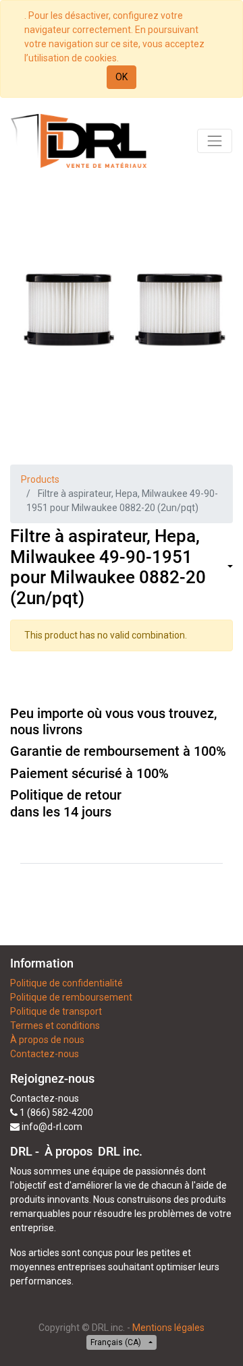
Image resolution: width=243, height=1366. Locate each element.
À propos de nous (47, 1039)
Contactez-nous (44, 1053)
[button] (229, 567)
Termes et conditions (55, 1025)
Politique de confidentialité (66, 983)
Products (40, 479)
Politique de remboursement (71, 997)
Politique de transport (56, 1011)
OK (121, 76)
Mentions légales (168, 1327)
